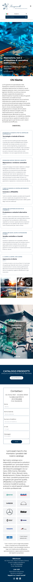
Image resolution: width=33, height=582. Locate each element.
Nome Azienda (8, 411)
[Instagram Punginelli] (14, 579)
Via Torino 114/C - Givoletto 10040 (16, 395)
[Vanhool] (9, 537)
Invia (16, 441)
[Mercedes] (9, 511)
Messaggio (7, 434)
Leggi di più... (16, 125)
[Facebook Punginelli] (17, 579)
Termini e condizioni (16, 573)
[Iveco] (9, 503)
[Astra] (9, 494)
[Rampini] (23, 528)
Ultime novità (8, 71)
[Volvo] (9, 528)
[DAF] (23, 494)
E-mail (6, 426)
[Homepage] (15, 6)
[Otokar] (23, 511)
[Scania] (23, 520)
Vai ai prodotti (16, 378)
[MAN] (23, 503)
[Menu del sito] (30, 6)
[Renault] (9, 520)
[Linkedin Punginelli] (20, 579)
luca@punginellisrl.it (16, 397)
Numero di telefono (10, 419)
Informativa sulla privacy (16, 571)
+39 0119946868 (16, 399)
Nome (6, 404)
